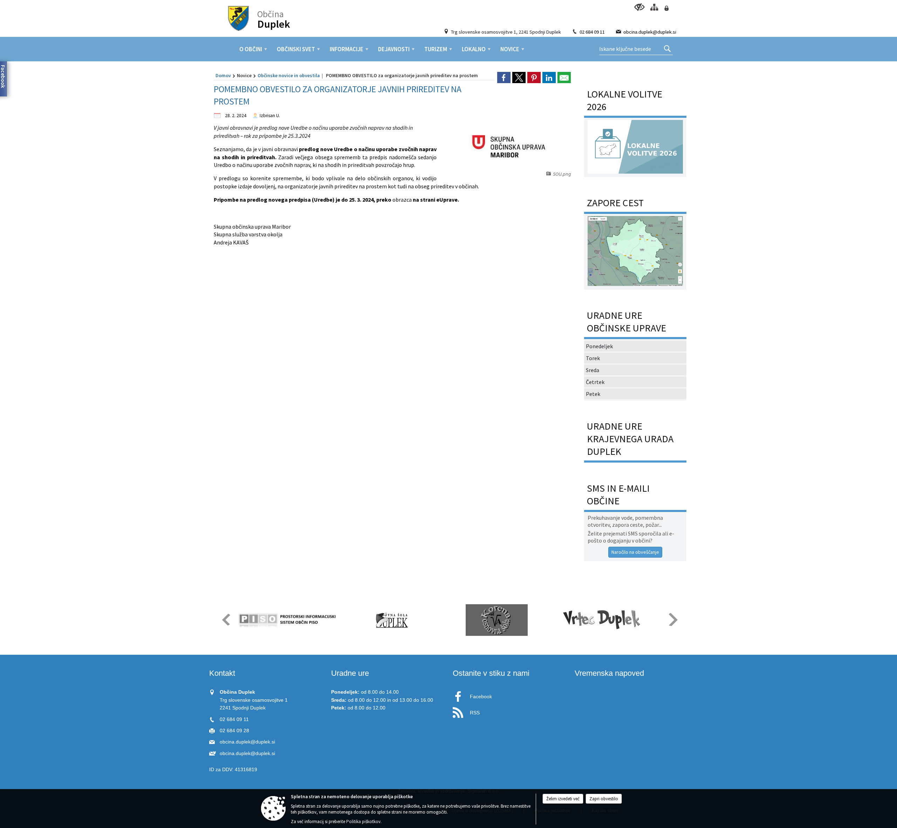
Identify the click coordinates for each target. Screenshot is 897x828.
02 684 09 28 (234, 730)
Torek (593, 358)
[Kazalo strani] (654, 7)
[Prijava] (666, 8)
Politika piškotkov (363, 821)
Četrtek (595, 381)
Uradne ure (350, 673)
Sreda (592, 369)
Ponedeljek (599, 346)
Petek (593, 393)
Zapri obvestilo (603, 799)
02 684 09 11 (592, 32)
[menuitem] (251, 49)
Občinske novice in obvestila (289, 75)
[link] (504, 77)
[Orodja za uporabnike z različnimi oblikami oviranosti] (639, 7)
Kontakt (222, 673)
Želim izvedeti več (563, 799)
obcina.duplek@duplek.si (649, 32)
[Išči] (667, 49)
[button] (225, 619)
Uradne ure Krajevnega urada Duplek (630, 439)
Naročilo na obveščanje (635, 552)
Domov (223, 75)
